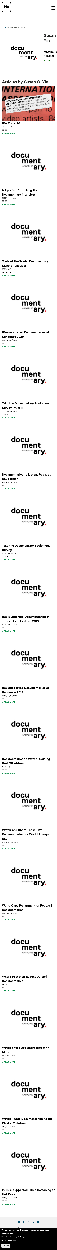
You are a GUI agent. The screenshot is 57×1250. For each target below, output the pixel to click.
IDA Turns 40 (11, 123)
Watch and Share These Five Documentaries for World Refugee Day (26, 834)
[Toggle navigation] (53, 7)
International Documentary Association (6, 7)
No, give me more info (9, 1240)
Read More (9, 133)
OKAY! (6, 1245)
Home (4, 27)
